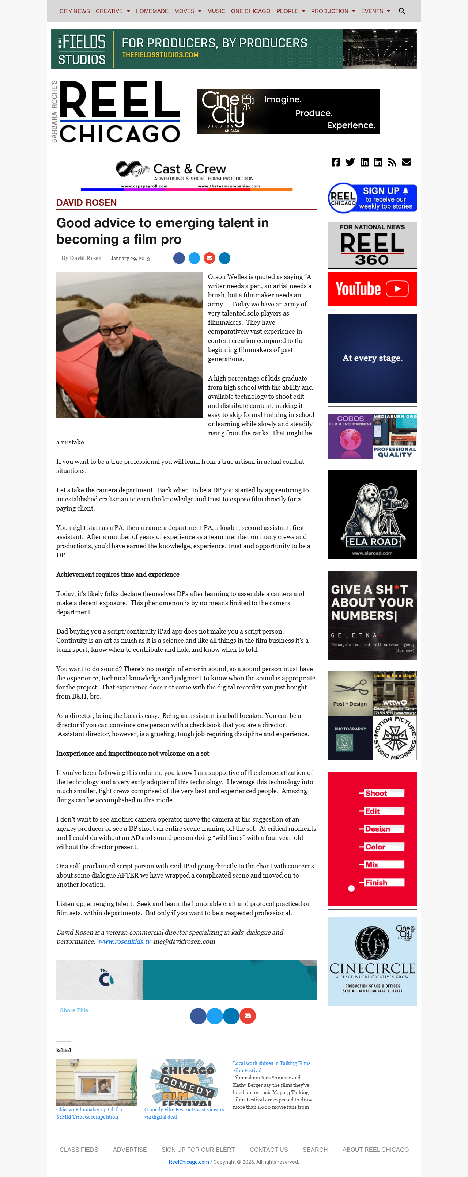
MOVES (184, 11)
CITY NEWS (75, 11)
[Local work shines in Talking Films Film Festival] (277, 1085)
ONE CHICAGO (251, 11)
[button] (402, 11)
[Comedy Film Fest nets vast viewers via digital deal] (184, 1082)
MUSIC (216, 11)
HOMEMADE (152, 11)
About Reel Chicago (376, 1150)
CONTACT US (269, 1150)
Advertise (130, 1150)
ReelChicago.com (189, 1162)
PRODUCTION (329, 11)
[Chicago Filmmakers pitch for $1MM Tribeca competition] (96, 1082)
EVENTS (372, 11)
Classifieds (79, 1150)
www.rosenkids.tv (124, 941)
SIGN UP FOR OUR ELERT (198, 1150)
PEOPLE (287, 11)
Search (315, 1150)
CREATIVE (109, 11)
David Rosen (86, 202)
